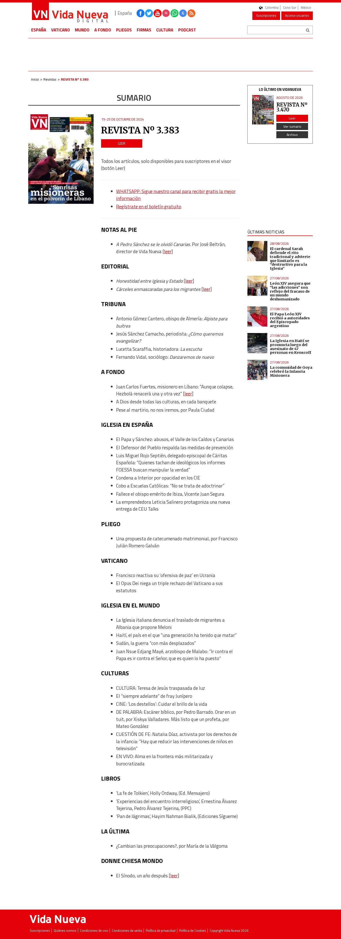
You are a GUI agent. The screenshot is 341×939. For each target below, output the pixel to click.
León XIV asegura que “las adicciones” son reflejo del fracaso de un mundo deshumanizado (290, 291)
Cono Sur (289, 7)
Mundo (82, 30)
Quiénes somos (65, 931)
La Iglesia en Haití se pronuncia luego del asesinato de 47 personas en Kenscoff (290, 347)
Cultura (164, 30)
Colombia (272, 7)
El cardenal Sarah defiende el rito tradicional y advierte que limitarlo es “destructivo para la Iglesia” (290, 258)
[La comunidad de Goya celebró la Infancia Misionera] (257, 370)
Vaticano (60, 30)
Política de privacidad (160, 931)
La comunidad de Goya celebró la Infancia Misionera (291, 371)
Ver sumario (292, 126)
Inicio (35, 79)
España (38, 30)
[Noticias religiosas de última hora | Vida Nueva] (70, 13)
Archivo (292, 134)
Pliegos (124, 30)
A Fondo (102, 30)
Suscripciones (266, 15)
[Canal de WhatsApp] (174, 13)
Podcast (187, 30)
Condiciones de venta (127, 931)
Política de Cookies (192, 931)
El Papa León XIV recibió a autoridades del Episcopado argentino (290, 320)
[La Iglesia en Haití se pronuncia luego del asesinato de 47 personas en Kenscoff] (257, 343)
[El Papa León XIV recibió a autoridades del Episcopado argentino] (257, 316)
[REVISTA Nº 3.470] (263, 110)
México (306, 7)
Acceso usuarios (297, 15)
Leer (121, 143)
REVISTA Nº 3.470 (291, 107)
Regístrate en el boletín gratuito (148, 206)
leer (167, 251)
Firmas (144, 30)
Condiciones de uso (94, 931)
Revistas (49, 79)
